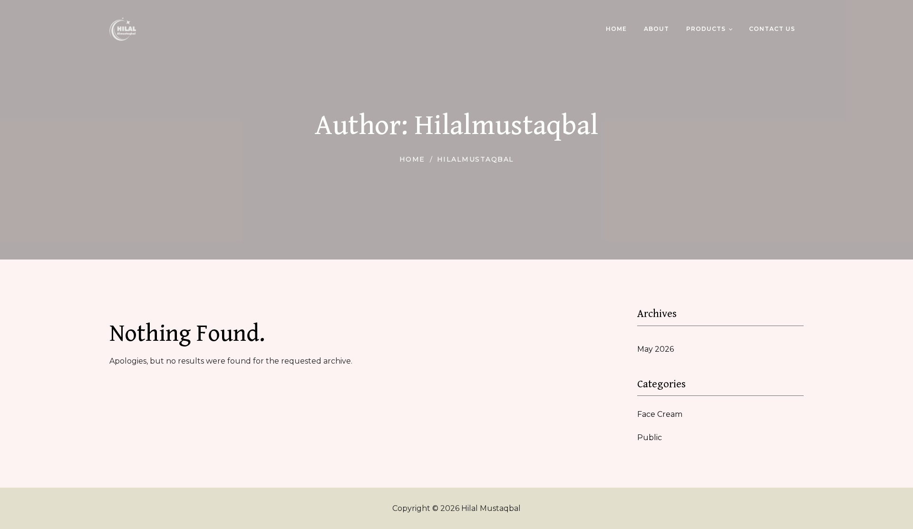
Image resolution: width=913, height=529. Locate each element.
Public (649, 437)
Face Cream (659, 414)
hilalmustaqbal (475, 159)
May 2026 (655, 349)
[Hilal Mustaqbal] (122, 29)
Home (412, 159)
